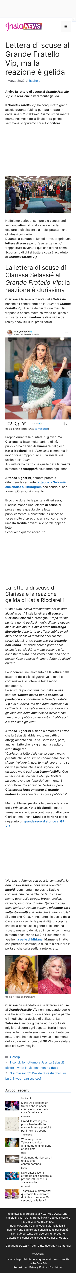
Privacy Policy (38, 1267)
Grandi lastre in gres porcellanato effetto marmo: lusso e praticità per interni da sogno (36, 1125)
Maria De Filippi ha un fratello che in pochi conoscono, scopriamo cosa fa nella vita (35, 1107)
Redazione (20, 1267)
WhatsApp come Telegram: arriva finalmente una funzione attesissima (36, 1144)
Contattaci (64, 1245)
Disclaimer (56, 1267)
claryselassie (41, 429)
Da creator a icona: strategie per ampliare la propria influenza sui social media (36, 1177)
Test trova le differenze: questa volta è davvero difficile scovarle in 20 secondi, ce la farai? (36, 1195)
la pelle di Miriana (29, 939)
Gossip (15, 1057)
